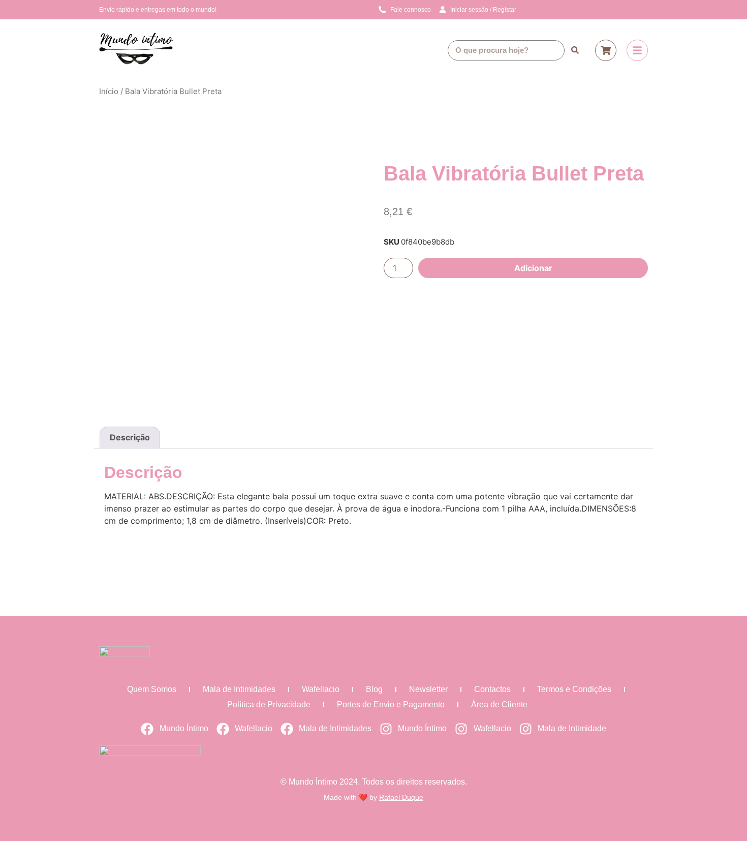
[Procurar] (575, 50)
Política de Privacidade (268, 704)
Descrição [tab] (130, 437)
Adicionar (533, 268)
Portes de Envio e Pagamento (391, 704)
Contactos (492, 689)
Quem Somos (151, 689)
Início (108, 91)
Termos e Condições (574, 689)
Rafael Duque (401, 797)
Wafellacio (320, 689)
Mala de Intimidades (239, 689)
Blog (374, 689)
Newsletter (428, 689)
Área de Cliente (499, 704)
